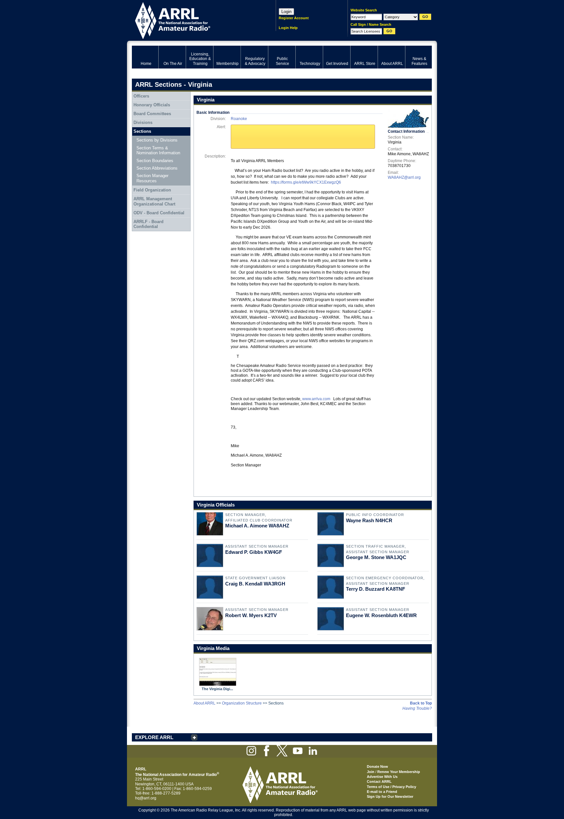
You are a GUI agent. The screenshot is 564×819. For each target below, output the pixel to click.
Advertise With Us (382, 777)
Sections (142, 131)
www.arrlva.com (316, 399)
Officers (141, 96)
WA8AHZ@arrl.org (404, 177)
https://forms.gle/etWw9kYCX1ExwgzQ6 (306, 182)
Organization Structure (242, 703)
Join (370, 772)
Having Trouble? (417, 708)
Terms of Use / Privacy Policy (391, 787)
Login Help (288, 28)
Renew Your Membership (398, 772)
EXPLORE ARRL (154, 737)
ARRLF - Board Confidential (148, 224)
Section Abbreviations (157, 168)
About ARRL (204, 703)
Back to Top (421, 703)
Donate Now (377, 766)
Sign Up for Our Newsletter (390, 796)
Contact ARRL (379, 781)
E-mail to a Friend (382, 792)
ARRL (195, 20)
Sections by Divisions (157, 140)
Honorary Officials (151, 104)
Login (286, 11)
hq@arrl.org (145, 798)
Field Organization (152, 190)
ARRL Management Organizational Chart (154, 201)
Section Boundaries (154, 160)
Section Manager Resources (152, 178)
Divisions (142, 122)
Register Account (294, 18)
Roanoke (239, 118)
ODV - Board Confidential (158, 212)
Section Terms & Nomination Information (158, 150)
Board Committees (152, 113)
